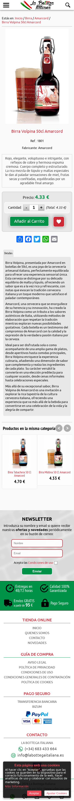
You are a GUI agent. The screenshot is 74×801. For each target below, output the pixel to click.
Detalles (8, 253)
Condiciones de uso (40, 563)
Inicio (37, 628)
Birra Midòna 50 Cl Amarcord (55, 472)
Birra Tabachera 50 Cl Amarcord (19, 473)
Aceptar (34, 793)
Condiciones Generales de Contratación (37, 677)
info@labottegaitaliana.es (40, 755)
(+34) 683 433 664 (41, 748)
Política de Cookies (37, 682)
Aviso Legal (37, 663)
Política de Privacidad (37, 667)
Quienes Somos (37, 633)
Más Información (17, 786)
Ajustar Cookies (56, 793)
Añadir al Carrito (29, 221)
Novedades (37, 643)
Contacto (37, 638)
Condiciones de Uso (37, 672)
